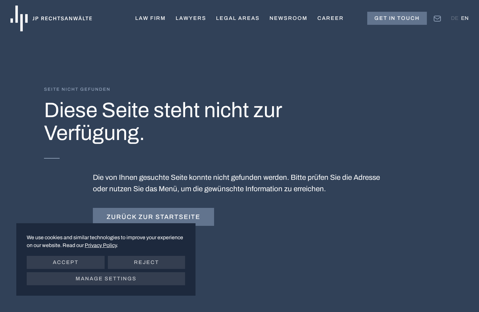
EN (465, 18)
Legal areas (238, 18)
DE (454, 18)
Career (330, 18)
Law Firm (150, 18)
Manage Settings (106, 278)
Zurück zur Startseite (153, 216)
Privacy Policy (101, 245)
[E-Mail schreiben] (437, 18)
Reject (146, 262)
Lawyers (191, 18)
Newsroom (288, 18)
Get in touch (397, 18)
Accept (66, 262)
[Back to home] (51, 18)
